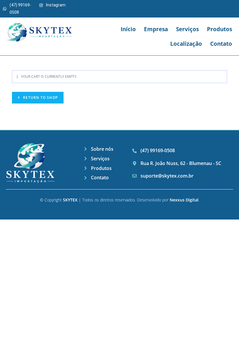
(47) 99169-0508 (157, 150)
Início (128, 29)
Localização (186, 44)
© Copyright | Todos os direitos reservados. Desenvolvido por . (119, 200)
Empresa (156, 29)
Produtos (219, 29)
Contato (221, 44)
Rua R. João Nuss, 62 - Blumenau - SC (180, 163)
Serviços (187, 29)
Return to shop (40, 97)
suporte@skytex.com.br (167, 176)
